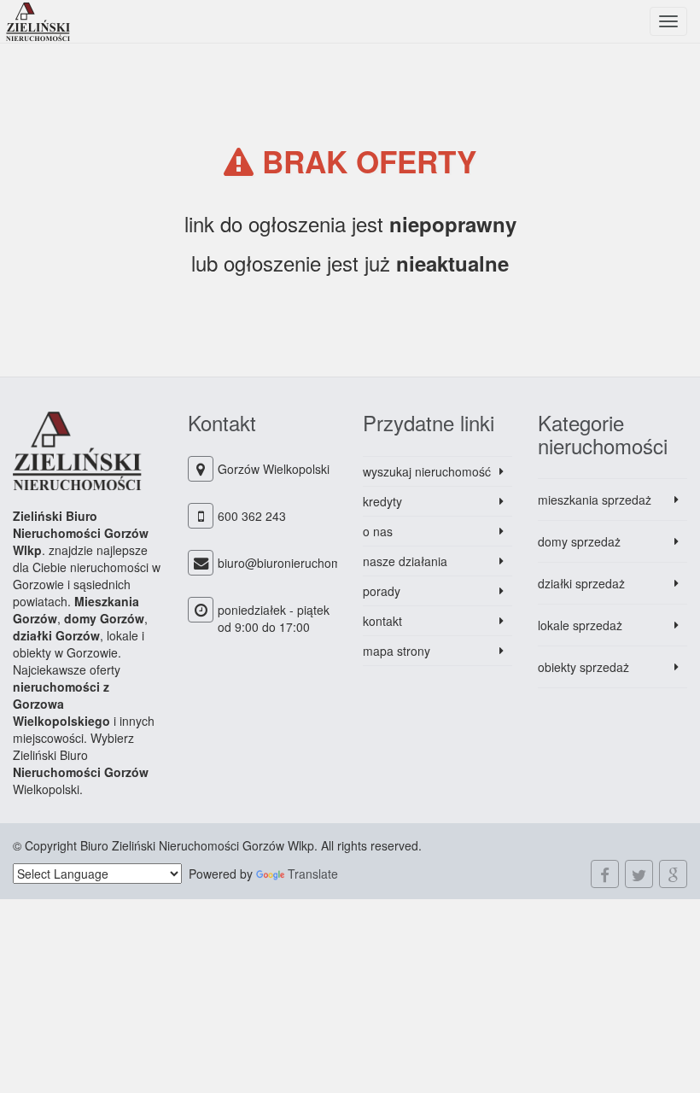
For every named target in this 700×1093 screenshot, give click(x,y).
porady (381, 590)
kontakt (382, 620)
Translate (313, 873)
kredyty (382, 501)
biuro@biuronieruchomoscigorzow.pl (316, 562)
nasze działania (405, 561)
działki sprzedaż (581, 583)
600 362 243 (252, 515)
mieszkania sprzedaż (594, 499)
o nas (378, 531)
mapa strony (396, 650)
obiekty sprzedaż (583, 666)
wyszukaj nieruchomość (427, 471)
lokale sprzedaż (580, 625)
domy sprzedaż (579, 541)
